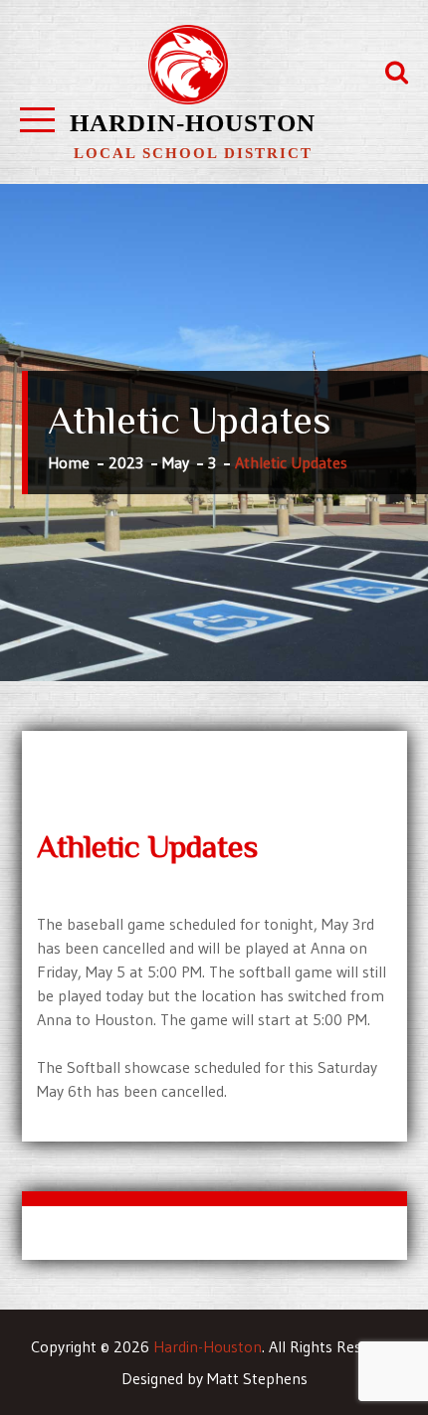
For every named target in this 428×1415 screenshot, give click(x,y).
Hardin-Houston (193, 122)
